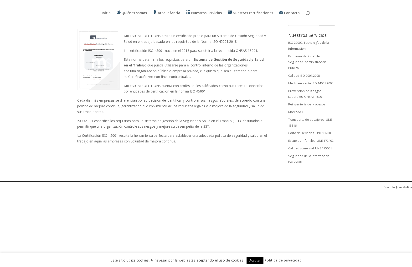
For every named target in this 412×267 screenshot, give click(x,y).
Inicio (106, 13)
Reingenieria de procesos (306, 104)
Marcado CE (296, 112)
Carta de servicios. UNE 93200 (309, 133)
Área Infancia (168, 13)
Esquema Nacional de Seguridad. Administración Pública (307, 62)
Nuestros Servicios (206, 13)
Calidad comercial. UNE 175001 (310, 148)
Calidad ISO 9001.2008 (304, 75)
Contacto (291, 13)
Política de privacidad (283, 260)
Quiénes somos (134, 13)
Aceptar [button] (255, 260)
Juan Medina (404, 187)
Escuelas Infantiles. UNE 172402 (311, 140)
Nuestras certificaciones (252, 13)
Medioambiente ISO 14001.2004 (310, 83)
